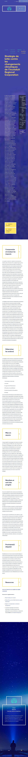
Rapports (14, 709)
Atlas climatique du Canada (10, 597)
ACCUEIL (6, 49)
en (19, 8)
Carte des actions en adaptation (12, 51)
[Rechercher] (20, 1)
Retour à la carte (23, 52)
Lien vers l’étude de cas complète (9, 230)
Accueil (6, 1)
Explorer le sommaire (9, 225)
